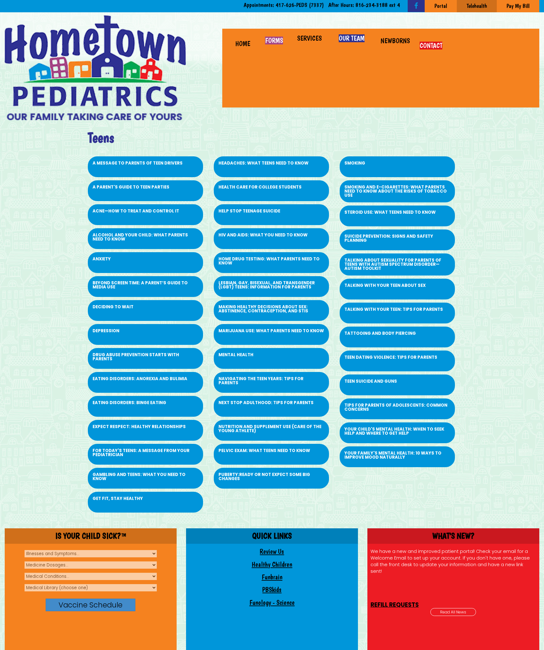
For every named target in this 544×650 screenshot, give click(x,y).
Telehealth (477, 5)
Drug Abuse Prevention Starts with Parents (136, 357)
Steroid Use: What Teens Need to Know (390, 212)
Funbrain (272, 577)
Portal (440, 5)
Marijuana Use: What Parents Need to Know (271, 331)
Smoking (354, 163)
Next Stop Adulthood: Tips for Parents (266, 403)
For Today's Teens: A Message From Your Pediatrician (141, 453)
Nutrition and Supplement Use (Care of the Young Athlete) (269, 429)
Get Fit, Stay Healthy (118, 499)
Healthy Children (272, 564)
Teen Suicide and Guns (370, 381)
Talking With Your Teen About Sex (385, 285)
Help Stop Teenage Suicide (249, 211)
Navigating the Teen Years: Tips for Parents (260, 381)
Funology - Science (272, 602)
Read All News (453, 612)
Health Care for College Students (260, 187)
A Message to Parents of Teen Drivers (138, 163)
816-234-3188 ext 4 (377, 5)
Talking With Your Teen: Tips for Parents (393, 309)
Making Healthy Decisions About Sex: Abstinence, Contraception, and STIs (263, 309)
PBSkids (271, 590)
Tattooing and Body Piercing (380, 333)
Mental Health (235, 355)
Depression (106, 331)
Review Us (272, 551)
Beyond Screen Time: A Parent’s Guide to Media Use (140, 285)
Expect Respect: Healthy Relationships (139, 427)
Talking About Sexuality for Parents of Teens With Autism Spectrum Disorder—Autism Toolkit (392, 264)
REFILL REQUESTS (395, 551)
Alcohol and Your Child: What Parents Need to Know (140, 237)
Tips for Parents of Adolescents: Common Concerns (395, 407)
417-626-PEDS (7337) (299, 5)
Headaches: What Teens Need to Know (263, 163)
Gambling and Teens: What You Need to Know (139, 477)
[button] (310, 37)
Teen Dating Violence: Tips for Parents (390, 357)
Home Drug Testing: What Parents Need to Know (269, 261)
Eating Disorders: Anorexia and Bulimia (140, 379)
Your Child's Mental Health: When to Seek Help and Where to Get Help (394, 431)
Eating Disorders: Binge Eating (129, 403)
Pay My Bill (518, 5)
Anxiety (102, 259)
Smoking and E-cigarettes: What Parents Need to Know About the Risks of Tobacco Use (395, 191)
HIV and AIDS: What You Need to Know (263, 235)
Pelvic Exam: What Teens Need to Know (264, 451)
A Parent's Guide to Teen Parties (131, 187)
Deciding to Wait (113, 307)
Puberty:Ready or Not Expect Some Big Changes (264, 477)
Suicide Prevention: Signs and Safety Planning (388, 238)
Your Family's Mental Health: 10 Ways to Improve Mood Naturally (392, 455)
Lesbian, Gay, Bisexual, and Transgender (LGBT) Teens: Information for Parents (266, 285)
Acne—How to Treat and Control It (136, 211)
